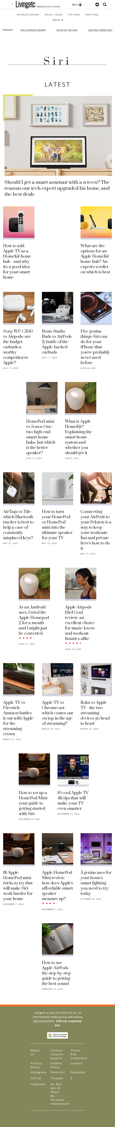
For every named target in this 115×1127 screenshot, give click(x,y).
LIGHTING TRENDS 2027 (100, 30)
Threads (56, 1078)
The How (74, 14)
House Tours (54, 14)
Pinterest (57, 1072)
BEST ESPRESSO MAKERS (33, 30)
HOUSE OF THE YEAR (66, 30)
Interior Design (28, 14)
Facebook (78, 1072)
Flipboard (38, 1084)
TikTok (35, 1078)
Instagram (38, 1072)
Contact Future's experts (56, 1054)
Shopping (91, 14)
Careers (77, 1063)
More (57, 20)
